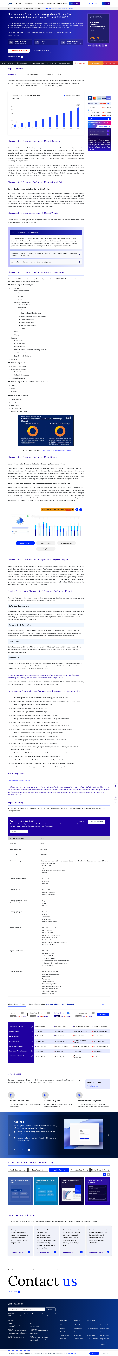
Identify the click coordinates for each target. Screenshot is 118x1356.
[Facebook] (93, 45)
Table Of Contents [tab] (54, 74)
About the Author (94, 1082)
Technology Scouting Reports (104, 1339)
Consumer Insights (51, 1313)
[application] (46, 116)
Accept (94, 1353)
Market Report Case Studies (97, 131)
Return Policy (63, 1338)
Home (9, 8)
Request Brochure (17, 1252)
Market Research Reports (100, 1170)
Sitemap (62, 1324)
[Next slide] (108, 1174)
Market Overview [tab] (25, 543)
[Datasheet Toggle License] (21, 1013)
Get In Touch (12, 1292)
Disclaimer (62, 1328)
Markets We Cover (96, 1252)
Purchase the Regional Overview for (56, 509)
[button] (89, 3)
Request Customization (96, 821)
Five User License (94, 112)
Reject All (105, 1353)
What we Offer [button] (29, 3)
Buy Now (91, 118)
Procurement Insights (37, 1313)
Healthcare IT (39, 8)
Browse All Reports (14, 57)
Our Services (68, 1252)
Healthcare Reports (104, 1324)
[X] (103, 45)
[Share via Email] (106, 45)
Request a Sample (94, 134)
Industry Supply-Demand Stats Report (105, 1343)
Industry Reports (90, 1324)
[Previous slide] (104, 1174)
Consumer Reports (91, 1335)
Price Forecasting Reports (92, 1328)
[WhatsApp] (99, 45)
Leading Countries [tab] (66, 543)
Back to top (5, 1348)
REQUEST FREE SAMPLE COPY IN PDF (57, 450)
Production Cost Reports (79, 1170)
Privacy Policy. (72, 1353)
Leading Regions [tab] (46, 549)
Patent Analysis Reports (105, 1328)
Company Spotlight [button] (62, 3)
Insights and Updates (78, 1338)
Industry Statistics (24, 1313)
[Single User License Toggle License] (47, 1013)
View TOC (82, 821)
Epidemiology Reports (104, 1335)
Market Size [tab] (12, 74)
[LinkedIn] (96, 45)
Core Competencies (40, 3)
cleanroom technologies (16, 498)
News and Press (77, 1335)
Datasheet (92, 107)
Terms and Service (64, 1335)
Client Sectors (51, 3)
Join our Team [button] (74, 3)
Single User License (95, 110)
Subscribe (50, 1309)
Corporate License (94, 115)
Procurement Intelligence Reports (92, 1339)
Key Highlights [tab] (32, 74)
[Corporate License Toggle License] (92, 1013)
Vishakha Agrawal (37, 32)
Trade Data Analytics (17, 1170)
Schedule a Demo (20, 1150)
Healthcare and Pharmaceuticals (23, 8)
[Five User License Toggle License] (69, 1013)
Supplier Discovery (59, 1170)
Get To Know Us (43, 1252)
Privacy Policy (63, 1331)
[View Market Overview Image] (81, 509)
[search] (96, 3)
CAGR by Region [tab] (46, 543)
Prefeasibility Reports (91, 1331)
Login (104, 3)
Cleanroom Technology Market (19, 780)
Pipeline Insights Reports (105, 1331)
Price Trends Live (38, 1170)
